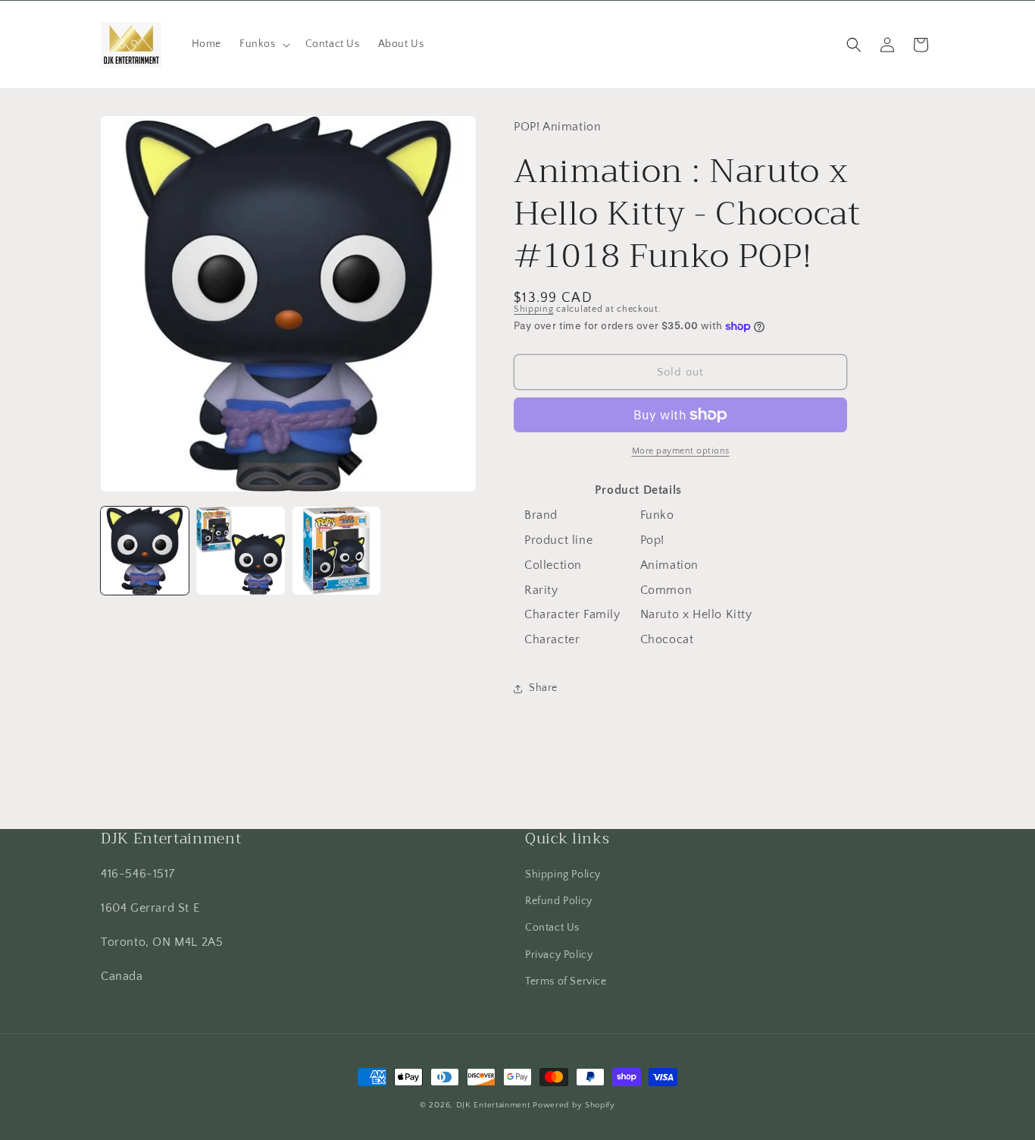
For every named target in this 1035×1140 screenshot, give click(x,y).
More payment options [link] (681, 451)
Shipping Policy (563, 874)
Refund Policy (559, 901)
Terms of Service (566, 981)
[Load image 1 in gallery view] (145, 551)
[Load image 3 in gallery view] (336, 551)
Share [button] (543, 688)
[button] (263, 44)
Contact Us (552, 928)
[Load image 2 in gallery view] (240, 551)
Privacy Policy (559, 955)
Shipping (534, 309)
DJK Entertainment (493, 1105)
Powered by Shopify (574, 1105)
